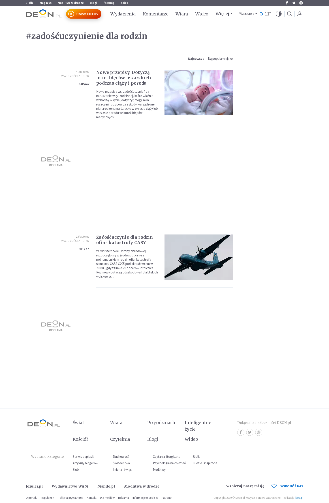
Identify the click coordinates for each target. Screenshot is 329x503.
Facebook (286, 3)
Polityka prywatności (70, 498)
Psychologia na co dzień (169, 463)
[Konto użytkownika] (299, 13)
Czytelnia (120, 439)
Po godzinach (161, 422)
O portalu (31, 498)
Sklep (124, 3)
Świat (78, 422)
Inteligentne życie (198, 426)
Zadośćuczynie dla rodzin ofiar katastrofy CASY (124, 239)
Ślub (76, 469)
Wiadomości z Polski (75, 76)
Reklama (123, 498)
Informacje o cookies (145, 498)
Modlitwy (159, 469)
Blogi (93, 3)
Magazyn (45, 3)
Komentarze (156, 14)
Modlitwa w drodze (71, 3)
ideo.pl (299, 498)
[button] (278, 13)
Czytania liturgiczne (166, 456)
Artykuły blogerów (85, 463)
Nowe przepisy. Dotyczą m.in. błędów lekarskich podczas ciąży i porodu (123, 78)
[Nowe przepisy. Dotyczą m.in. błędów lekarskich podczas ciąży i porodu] (198, 92)
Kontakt (91, 498)
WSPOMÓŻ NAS (291, 486)
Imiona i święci (122, 469)
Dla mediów (107, 498)
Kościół (80, 439)
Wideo (201, 14)
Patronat (167, 498)
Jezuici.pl (34, 486)
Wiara (181, 14)
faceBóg (109, 3)
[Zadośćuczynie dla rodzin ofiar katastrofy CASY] (198, 257)
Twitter (294, 3)
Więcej (222, 13)
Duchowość (121, 456)
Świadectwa (121, 463)
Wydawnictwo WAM (70, 486)
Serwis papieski (83, 456)
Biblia (30, 3)
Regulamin (47, 498)
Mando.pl (106, 486)
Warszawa (246, 13)
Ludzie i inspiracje (205, 463)
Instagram (301, 3)
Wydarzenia (123, 14)
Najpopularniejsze (220, 58)
